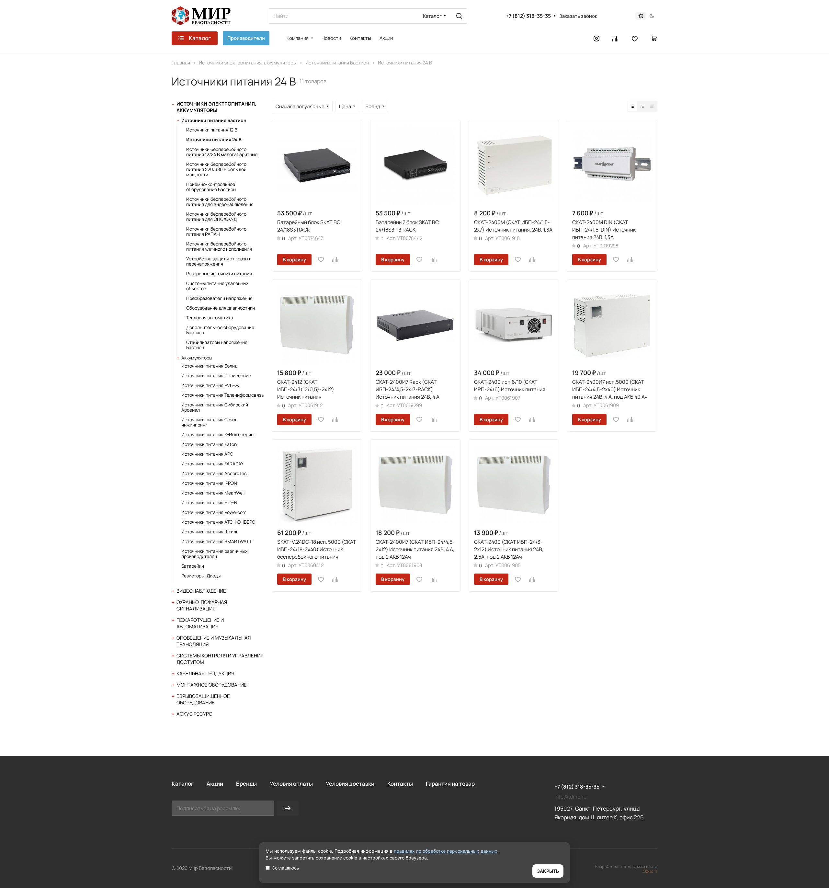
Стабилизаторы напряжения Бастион (216, 344)
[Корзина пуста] (654, 38)
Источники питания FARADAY (212, 464)
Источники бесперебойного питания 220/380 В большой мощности (216, 169)
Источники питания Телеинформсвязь (222, 395)
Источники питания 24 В (214, 139)
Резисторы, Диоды (201, 576)
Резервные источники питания (219, 273)
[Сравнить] (335, 259)
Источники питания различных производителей (214, 553)
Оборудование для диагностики (220, 308)
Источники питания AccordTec (214, 473)
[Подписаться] (288, 808)
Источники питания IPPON (209, 483)
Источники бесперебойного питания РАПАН (216, 231)
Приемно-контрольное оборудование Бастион (211, 186)
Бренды (246, 783)
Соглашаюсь (285, 868)
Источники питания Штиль (209, 532)
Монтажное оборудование (211, 684)
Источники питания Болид (209, 366)
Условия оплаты (291, 783)
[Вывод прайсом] (652, 106)
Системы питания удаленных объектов (217, 285)
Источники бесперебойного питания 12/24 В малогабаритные (221, 151)
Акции (215, 783)
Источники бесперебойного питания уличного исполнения (219, 246)
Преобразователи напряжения (219, 298)
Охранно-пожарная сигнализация (201, 605)
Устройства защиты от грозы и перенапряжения (219, 261)
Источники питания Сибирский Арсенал (214, 407)
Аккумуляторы (196, 358)
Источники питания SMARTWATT (216, 541)
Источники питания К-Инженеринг (218, 434)
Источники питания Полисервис (216, 375)
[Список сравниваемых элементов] (615, 38)
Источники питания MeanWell (212, 493)
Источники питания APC (207, 454)
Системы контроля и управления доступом (219, 659)
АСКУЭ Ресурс (194, 714)
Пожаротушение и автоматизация (200, 623)
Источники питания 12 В (211, 130)
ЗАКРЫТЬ (548, 871)
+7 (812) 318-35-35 (528, 16)
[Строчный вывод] (642, 106)
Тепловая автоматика (209, 317)
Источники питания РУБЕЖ (210, 385)
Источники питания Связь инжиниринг (209, 422)
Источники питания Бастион (213, 120)
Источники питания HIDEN (209, 502)
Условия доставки (350, 783)
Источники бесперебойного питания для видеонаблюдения (220, 201)
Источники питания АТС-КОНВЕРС (218, 522)
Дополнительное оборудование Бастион (220, 330)
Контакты (400, 783)
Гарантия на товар (450, 783)
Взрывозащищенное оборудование (203, 699)
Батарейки (192, 566)
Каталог (183, 783)
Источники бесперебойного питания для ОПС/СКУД (216, 216)
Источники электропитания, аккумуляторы (216, 107)
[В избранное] (321, 259)
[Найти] (459, 16)
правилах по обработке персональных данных (445, 851)
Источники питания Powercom (213, 512)
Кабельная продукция (205, 673)
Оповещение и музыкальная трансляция (213, 641)
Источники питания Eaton (209, 444)
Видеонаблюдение (201, 590)
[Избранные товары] (635, 38)
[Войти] (596, 38)
